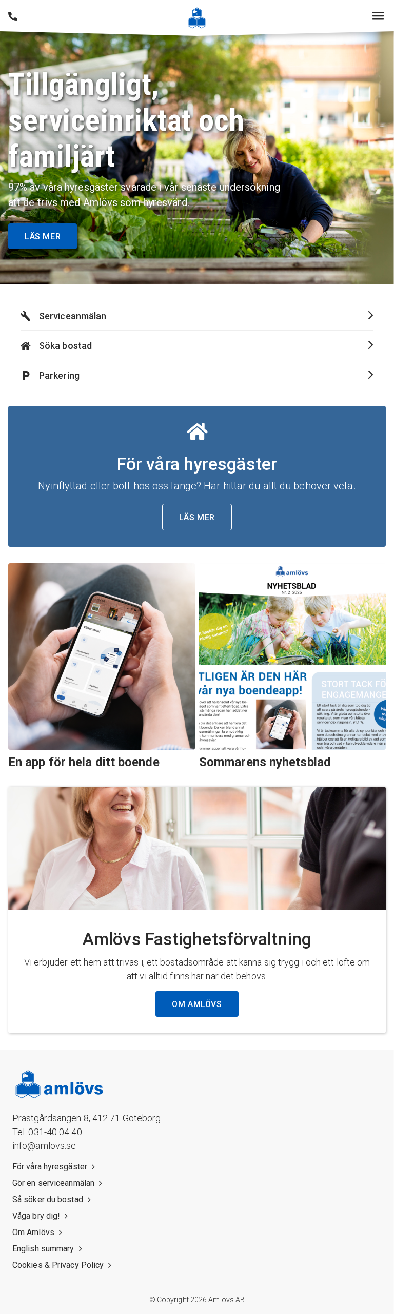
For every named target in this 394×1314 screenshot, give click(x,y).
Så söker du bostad (47, 1199)
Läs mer (43, 236)
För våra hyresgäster (49, 1167)
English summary (43, 1249)
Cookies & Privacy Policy (58, 1265)
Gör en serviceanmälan (53, 1183)
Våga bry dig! (36, 1216)
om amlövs (197, 1004)
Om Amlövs (33, 1232)
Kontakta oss (12, 16)
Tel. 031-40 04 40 (47, 1131)
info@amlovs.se (44, 1145)
